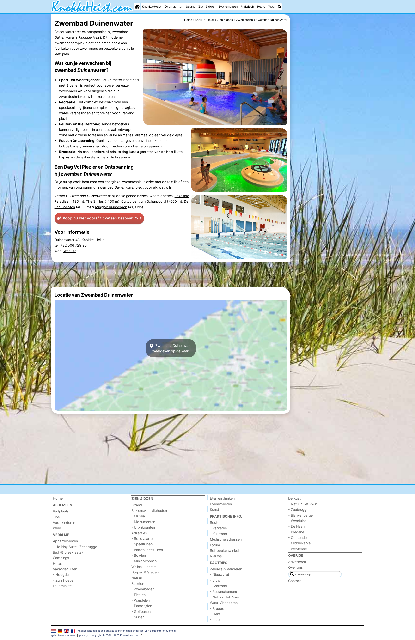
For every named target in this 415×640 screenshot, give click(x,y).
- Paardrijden (141, 606)
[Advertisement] (328, 125)
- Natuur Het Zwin (224, 597)
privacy (83, 635)
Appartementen (65, 541)
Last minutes (63, 586)
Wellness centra (144, 567)
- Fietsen (138, 595)
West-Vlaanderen (224, 603)
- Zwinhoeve (63, 580)
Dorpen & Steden (145, 572)
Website (69, 251)
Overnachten (174, 6)
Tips (56, 517)
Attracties (139, 533)
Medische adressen (226, 539)
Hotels (58, 563)
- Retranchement (223, 592)
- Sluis (215, 580)
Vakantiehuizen (65, 569)
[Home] (137, 6)
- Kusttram (218, 534)
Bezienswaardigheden (149, 510)
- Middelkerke (299, 543)
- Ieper (215, 619)
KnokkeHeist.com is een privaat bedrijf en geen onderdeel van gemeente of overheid (127, 630)
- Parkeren (218, 528)
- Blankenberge (300, 515)
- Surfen (137, 617)
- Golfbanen (141, 612)
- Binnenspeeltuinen (147, 550)
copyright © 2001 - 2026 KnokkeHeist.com (115, 635)
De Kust (294, 498)
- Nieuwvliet (219, 575)
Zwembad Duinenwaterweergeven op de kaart (172, 348)
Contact (294, 581)
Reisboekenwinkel (224, 551)
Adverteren (297, 562)
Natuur (136, 578)
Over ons (295, 567)
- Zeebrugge (298, 509)
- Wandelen (140, 600)
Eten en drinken (222, 498)
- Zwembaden (142, 589)
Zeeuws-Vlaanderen (226, 569)
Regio (261, 6)
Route (214, 522)
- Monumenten (143, 522)
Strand (190, 6)
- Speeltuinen (142, 544)
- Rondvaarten (142, 538)
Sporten (137, 583)
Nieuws (216, 556)
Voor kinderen (64, 522)
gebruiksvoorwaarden (63, 635)
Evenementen (228, 6)
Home (58, 498)
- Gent (215, 614)
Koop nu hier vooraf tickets (102, 218)
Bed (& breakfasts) (68, 552)
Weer (271, 6)
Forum (215, 545)
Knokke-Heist (151, 6)
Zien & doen (206, 6)
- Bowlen (138, 555)
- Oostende (297, 538)
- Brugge (217, 608)
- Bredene (296, 532)
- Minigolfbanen (144, 561)
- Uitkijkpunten (143, 527)
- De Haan (296, 526)
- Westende (297, 549)
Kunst (214, 509)
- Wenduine (297, 521)
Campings (61, 558)
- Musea (138, 516)
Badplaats (61, 511)
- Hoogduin (62, 575)
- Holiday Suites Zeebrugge (75, 547)
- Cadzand (218, 586)
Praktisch (247, 6)
